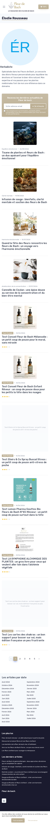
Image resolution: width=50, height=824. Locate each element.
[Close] (44, 403)
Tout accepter (18, 820)
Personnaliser (33, 820)
